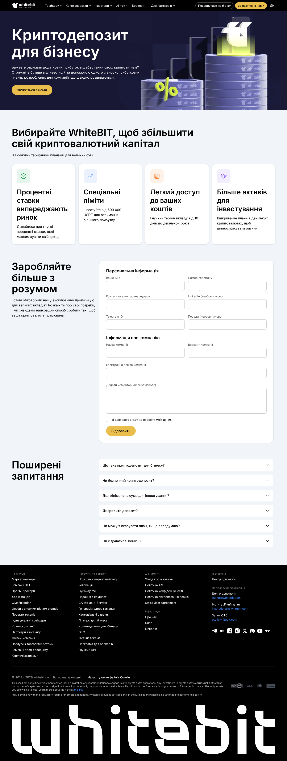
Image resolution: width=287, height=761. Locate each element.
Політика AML (155, 585)
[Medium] (222, 630)
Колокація (86, 585)
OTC (82, 632)
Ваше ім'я (113, 278)
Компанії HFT (21, 585)
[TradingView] (267, 630)
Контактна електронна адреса (128, 296)
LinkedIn (151, 628)
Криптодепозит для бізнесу (98, 626)
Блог (148, 623)
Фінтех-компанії (23, 638)
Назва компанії (117, 344)
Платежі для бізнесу (93, 620)
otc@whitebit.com (224, 619)
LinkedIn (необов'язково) (206, 296)
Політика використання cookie (167, 597)
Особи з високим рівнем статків (35, 608)
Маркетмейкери (24, 579)
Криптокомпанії (23, 626)
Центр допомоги (224, 579)
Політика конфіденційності (164, 591)
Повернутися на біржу (214, 5)
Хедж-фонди (21, 597)
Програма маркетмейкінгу (98, 579)
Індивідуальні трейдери (29, 620)
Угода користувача (159, 579)
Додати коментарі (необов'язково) (131, 385)
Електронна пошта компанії (126, 365)
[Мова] (272, 5)
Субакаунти (87, 591)
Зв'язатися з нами (251, 5)
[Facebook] (229, 630)
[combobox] (194, 286)
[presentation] (145, 285)
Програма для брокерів (96, 644)
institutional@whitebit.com (230, 608)
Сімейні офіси (21, 602)
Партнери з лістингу (26, 632)
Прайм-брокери (23, 591)
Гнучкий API (87, 650)
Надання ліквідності (93, 597)
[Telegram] (214, 630)
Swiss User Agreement (160, 602)
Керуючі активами (25, 655)
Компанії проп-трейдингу (30, 650)
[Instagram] (237, 630)
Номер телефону (200, 278)
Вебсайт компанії (200, 344)
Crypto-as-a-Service (93, 602)
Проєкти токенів (23, 614)
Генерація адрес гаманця (97, 608)
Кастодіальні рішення (94, 614)
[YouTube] (259, 630)
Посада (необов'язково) (205, 316)
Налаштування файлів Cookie (109, 677)
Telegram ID (114, 316)
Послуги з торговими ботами (32, 644)
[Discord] (252, 630)
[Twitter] (244, 630)
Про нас (151, 617)
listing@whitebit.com (226, 597)
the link (78, 689)
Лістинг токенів (89, 638)
